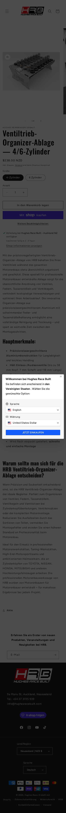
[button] (33, 410)
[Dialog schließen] (61, 376)
